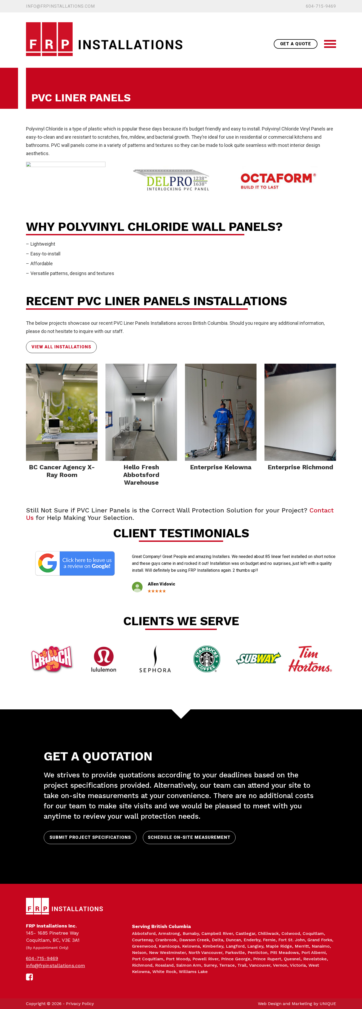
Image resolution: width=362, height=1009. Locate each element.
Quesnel (292, 958)
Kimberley (212, 946)
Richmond (142, 965)
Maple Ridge (279, 946)
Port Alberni (313, 952)
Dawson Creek (194, 939)
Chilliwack (268, 933)
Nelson (139, 952)
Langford (235, 946)
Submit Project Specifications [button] (90, 837)
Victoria (298, 965)
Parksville (235, 952)
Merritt (302, 946)
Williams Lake (193, 971)
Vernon (280, 965)
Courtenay (142, 939)
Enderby (252, 939)
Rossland (164, 965)
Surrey (210, 965)
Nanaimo (321, 946)
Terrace (227, 965)
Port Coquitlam (147, 958)
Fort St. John (291, 939)
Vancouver (259, 965)
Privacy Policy (80, 1003)
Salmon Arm (188, 965)
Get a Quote (295, 43)
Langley (255, 946)
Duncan (233, 939)
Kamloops (169, 946)
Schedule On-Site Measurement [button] (189, 837)
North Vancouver (205, 952)
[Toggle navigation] (330, 43)
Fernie (269, 939)
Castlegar (245, 933)
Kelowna (191, 946)
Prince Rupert (267, 958)
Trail (241, 965)
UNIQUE (328, 1003)
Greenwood (144, 946)
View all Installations (61, 346)
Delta (217, 939)
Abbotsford (144, 933)
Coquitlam (313, 933)
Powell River (205, 958)
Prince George (235, 958)
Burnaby (191, 933)
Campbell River (217, 933)
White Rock (164, 971)
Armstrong (169, 933)
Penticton (257, 952)
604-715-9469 (321, 6)
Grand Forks (319, 939)
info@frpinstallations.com (55, 965)
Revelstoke (315, 958)
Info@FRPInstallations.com (60, 6)
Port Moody (178, 958)
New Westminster (167, 952)
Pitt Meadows (284, 952)
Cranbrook (165, 939)
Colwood (290, 933)
